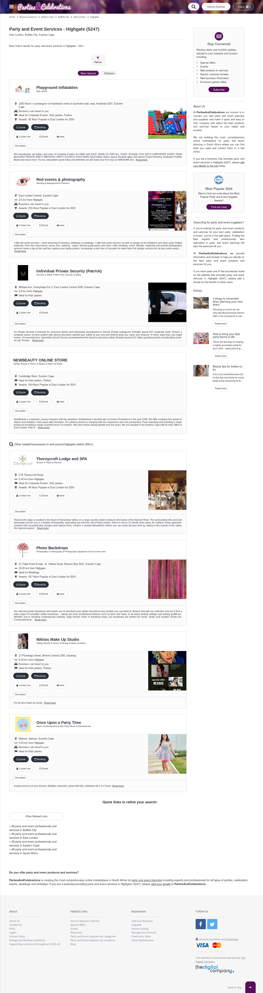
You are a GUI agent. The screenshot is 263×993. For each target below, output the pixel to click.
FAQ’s (12, 928)
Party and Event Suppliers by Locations (92, 940)
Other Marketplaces (143, 940)
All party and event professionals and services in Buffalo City (33, 828)
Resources (76, 932)
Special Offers (78, 924)
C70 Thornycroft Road (31, 474)
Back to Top (235, 987)
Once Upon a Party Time (58, 722)
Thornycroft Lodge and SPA (61, 459)
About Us (14, 921)
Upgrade (136, 924)
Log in (242, 6)
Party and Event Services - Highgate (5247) (54, 29)
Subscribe (218, 89)
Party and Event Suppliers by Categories (93, 936)
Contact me (24, 136)
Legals (13, 932)
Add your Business (142, 921)
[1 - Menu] (12, 7)
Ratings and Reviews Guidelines (27, 940)
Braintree (233, 939)
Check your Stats (141, 936)
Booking (41, 127)
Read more (141, 159)
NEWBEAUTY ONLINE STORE (40, 360)
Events (74, 928)
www (61, 136)
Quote (22, 127)
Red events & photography (60, 179)
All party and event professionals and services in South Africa (33, 851)
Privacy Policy (17, 936)
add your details (161, 884)
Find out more (219, 207)
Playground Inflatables (57, 87)
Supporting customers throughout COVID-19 (34, 944)
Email (45, 136)
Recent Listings (140, 928)
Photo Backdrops (52, 548)
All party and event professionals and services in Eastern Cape (33, 843)
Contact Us (15, 924)
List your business (216, 6)
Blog (73, 944)
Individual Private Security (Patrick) (69, 271)
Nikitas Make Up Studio (57, 639)
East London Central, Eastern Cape (38, 195)
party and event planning (147, 880)
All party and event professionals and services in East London (33, 836)
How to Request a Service (84, 921)
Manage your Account (144, 932)
